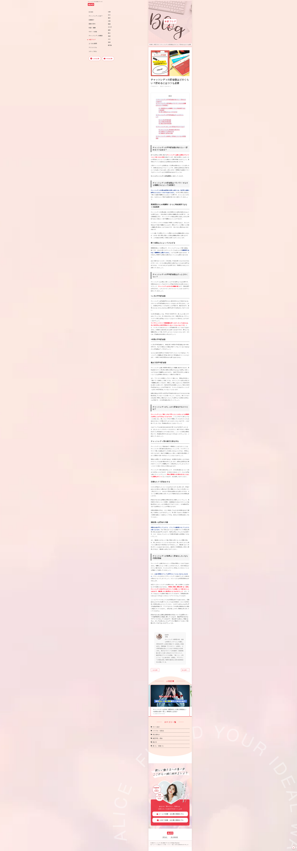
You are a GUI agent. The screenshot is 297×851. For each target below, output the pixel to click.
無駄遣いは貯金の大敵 (166, 133)
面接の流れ (92, 24)
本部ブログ (92, 39)
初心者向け (156, 734)
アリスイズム (93, 47)
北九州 (110, 27)
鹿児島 (110, 45)
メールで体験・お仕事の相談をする (171, 814)
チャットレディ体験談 (96, 36)
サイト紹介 (156, 727)
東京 (109, 18)
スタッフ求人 (93, 51)
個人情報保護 (174, 837)
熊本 (109, 33)
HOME (91, 12)
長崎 (109, 36)
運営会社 (165, 837)
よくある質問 (93, 43)
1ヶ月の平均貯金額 (165, 120)
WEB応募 (109, 59)
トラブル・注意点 (158, 731)
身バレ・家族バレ (158, 746)
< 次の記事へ (155, 670)
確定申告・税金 (157, 738)
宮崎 (109, 42)
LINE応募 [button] (96, 59)
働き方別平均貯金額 (165, 123)
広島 (109, 21)
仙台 (109, 15)
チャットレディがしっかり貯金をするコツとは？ (170, 126)
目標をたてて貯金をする (166, 131)
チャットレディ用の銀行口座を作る (169, 129)
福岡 (109, 30)
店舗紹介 (91, 20)
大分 (109, 39)
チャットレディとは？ (96, 16)
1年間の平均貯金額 (165, 121)
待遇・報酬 (92, 28)
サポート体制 (93, 32)
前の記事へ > (185, 670)
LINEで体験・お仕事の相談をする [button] (172, 820)
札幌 (109, 12)
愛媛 (109, 24)
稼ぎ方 (155, 742)
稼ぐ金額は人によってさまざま (168, 112)
